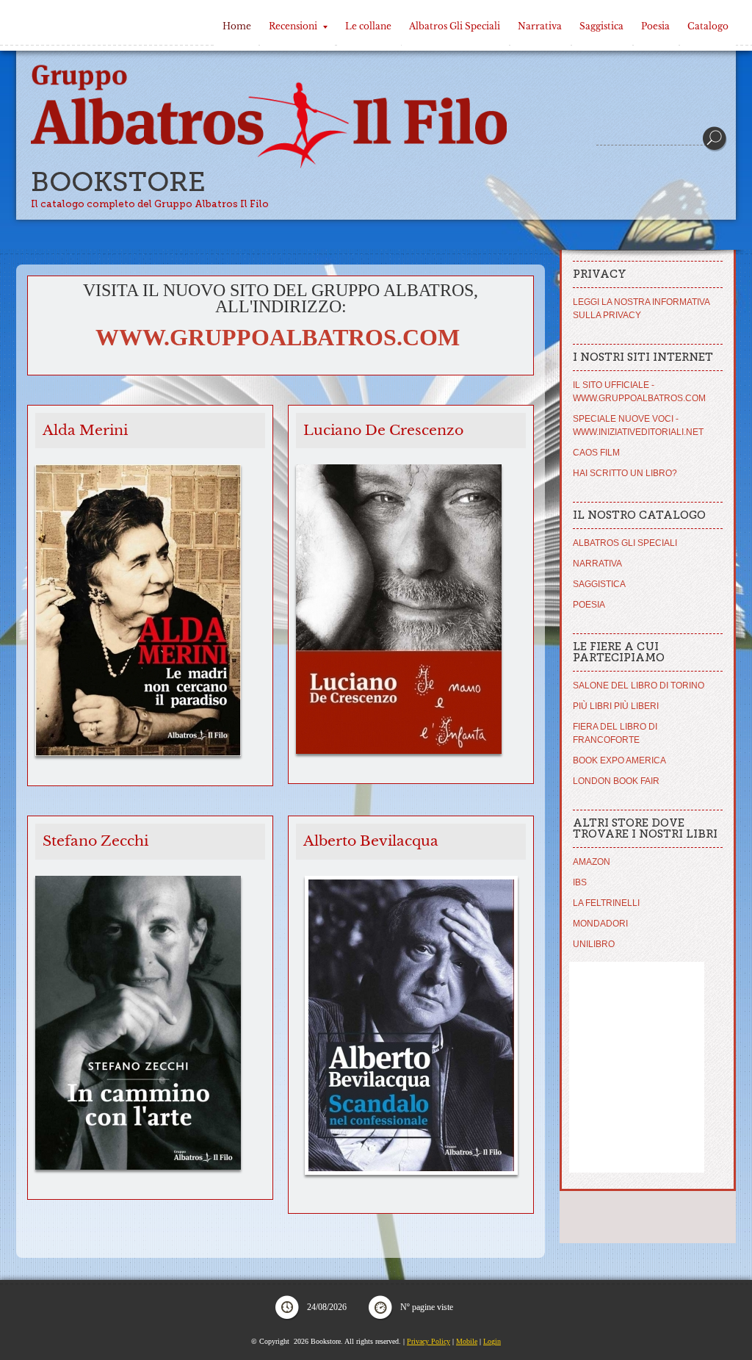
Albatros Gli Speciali (454, 26)
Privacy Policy (428, 1341)
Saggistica (601, 26)
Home (237, 26)
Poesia (655, 26)
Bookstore (118, 181)
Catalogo (707, 26)
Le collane (368, 26)
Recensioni (293, 26)
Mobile (466, 1341)
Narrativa (540, 26)
